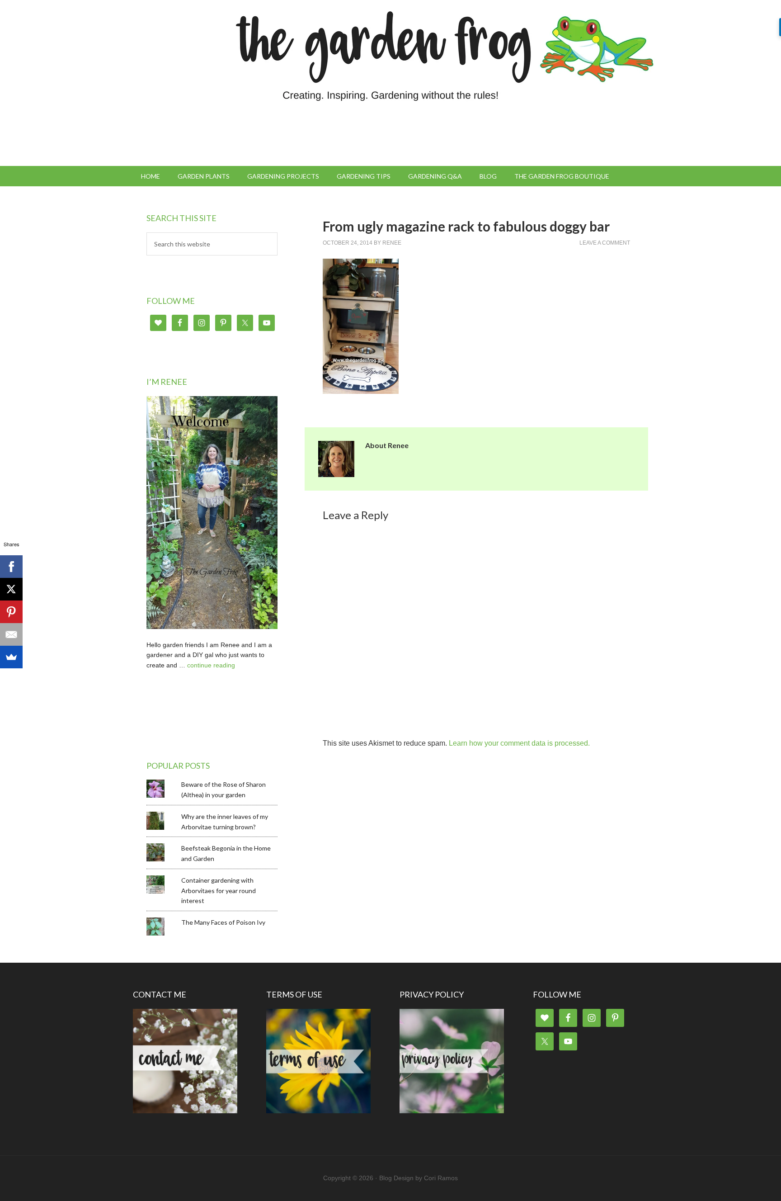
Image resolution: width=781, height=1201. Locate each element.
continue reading (211, 665)
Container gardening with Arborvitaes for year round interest (218, 890)
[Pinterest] (11, 611)
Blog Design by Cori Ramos (418, 1178)
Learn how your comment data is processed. (519, 743)
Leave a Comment (604, 243)
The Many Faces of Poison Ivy (223, 922)
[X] (11, 589)
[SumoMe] (11, 657)
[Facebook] (11, 566)
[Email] (11, 634)
